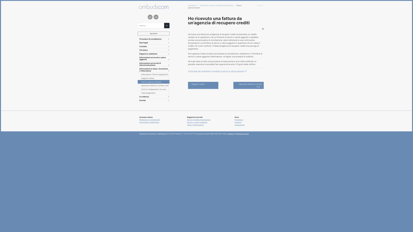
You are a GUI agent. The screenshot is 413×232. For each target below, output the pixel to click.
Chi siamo (143, 50)
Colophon (230, 134)
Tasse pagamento (148, 93)
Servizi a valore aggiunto (197, 122)
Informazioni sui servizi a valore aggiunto (152, 58)
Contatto (143, 46)
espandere (153, 33)
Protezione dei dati (242, 134)
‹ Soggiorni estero (197, 84)
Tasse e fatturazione (195, 125)
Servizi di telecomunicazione (198, 120)
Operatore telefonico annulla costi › (250, 85)
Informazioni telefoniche (149, 122)
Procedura (239, 120)
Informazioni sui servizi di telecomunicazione (150, 64)
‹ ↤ (258, 5)
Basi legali (143, 43)
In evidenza (144, 97)
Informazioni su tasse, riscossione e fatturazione (216, 5)
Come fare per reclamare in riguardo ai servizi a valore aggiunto (216, 71)
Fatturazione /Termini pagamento (154, 74)
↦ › (262, 5)
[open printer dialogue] (263, 29)
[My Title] (154, 8)
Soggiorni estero (147, 78)
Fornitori (238, 122)
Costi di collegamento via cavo (153, 89)
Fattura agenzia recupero (151, 82)
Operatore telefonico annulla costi (154, 85)
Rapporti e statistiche (148, 54)
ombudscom (192, 5)
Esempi (142, 100)
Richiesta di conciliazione (149, 120)
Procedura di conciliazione (150, 39)
